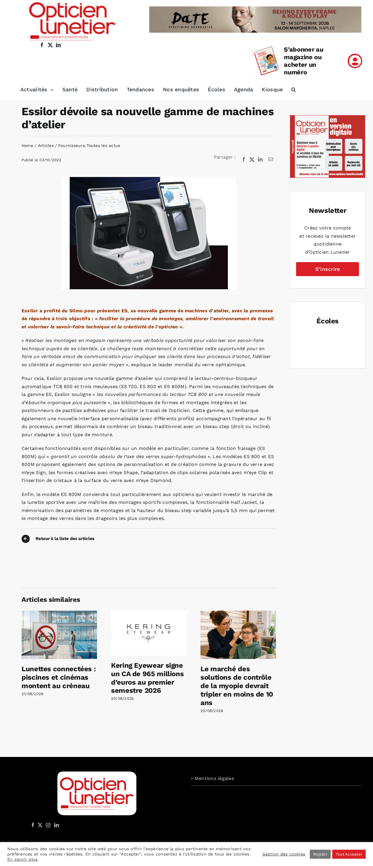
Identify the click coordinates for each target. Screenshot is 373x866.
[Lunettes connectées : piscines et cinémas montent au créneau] (59, 613)
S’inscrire (327, 269)
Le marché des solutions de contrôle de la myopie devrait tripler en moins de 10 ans (236, 686)
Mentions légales (214, 778)
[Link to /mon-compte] (355, 61)
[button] (293, 89)
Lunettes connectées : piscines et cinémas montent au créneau (59, 677)
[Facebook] (244, 159)
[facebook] (42, 45)
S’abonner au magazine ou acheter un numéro (303, 61)
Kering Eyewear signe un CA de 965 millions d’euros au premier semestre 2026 (147, 678)
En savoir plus (22, 859)
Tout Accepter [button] (349, 854)
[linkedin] (58, 45)
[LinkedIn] (260, 159)
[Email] (270, 159)
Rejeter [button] (320, 854)
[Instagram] (47, 825)
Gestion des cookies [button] (284, 854)
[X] (252, 159)
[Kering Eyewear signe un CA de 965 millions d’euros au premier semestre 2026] (148, 613)
